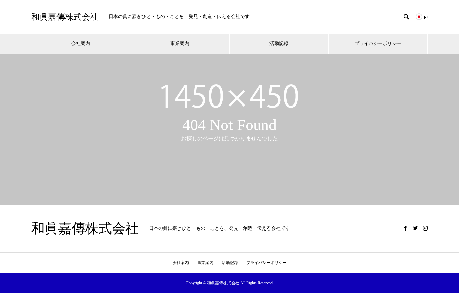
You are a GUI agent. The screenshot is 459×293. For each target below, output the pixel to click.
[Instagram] (425, 228)
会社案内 (80, 43)
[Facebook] (405, 228)
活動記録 (278, 43)
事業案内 (179, 43)
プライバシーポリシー (378, 43)
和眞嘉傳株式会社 (64, 17)
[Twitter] (415, 228)
